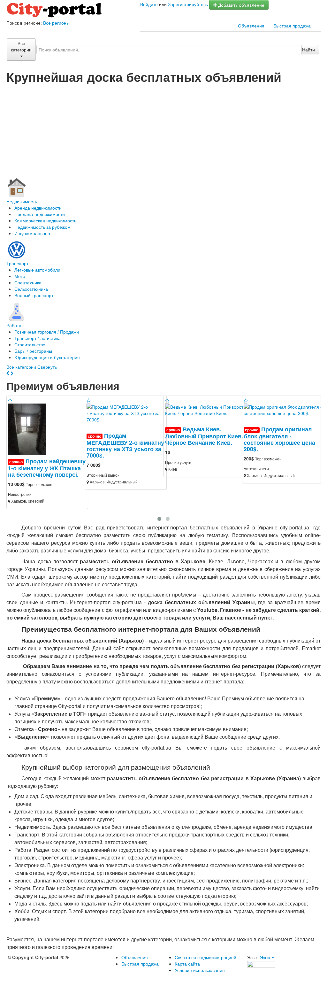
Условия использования (200, 970)
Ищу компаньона (32, 233)
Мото (19, 276)
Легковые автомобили (37, 269)
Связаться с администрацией (205, 957)
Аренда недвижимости (38, 207)
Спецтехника (28, 282)
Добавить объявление (240, 5)
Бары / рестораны (33, 351)
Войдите (149, 4)
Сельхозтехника (31, 289)
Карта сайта (187, 963)
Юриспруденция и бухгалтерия (47, 357)
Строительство (29, 344)
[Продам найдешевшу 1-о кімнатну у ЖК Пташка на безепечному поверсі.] (29, 428)
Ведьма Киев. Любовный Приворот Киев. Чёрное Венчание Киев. (204, 435)
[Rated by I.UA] (261, 963)
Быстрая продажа (292, 25)
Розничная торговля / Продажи (46, 331)
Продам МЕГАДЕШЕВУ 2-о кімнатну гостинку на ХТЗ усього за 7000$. (125, 445)
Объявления (251, 25)
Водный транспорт (33, 295)
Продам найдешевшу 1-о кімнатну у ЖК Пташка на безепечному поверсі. (47, 467)
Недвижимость (21, 201)
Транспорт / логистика (37, 338)
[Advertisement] (163, 131)
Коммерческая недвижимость (45, 220)
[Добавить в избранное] (10, 400)
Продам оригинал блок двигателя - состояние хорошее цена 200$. (279, 439)
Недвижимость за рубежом (42, 227)
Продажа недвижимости (39, 214)
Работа (13, 325)
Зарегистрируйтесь (188, 4)
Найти (308, 49)
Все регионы (56, 22)
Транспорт (17, 263)
